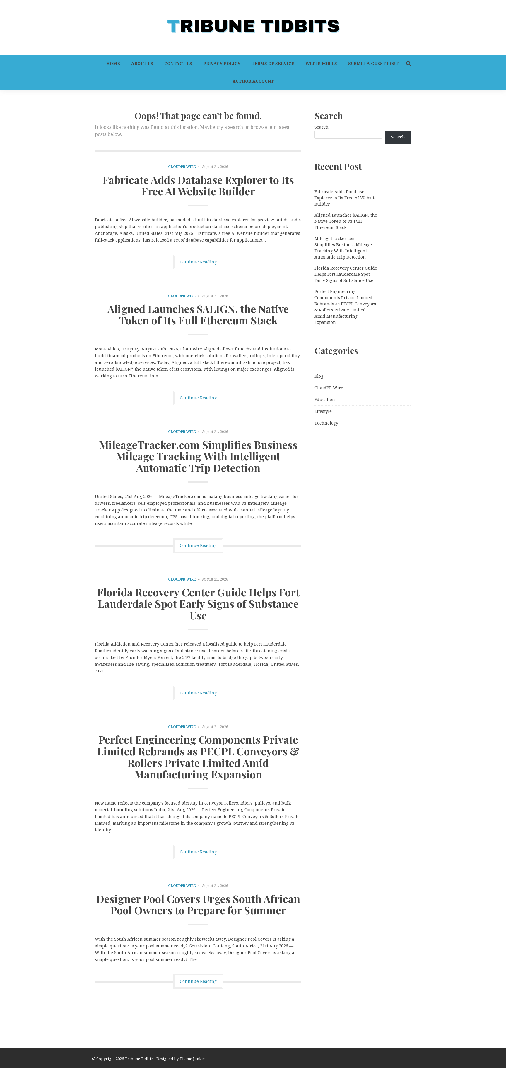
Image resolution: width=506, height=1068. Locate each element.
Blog (318, 376)
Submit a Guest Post (373, 63)
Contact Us (178, 63)
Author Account (253, 81)
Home (113, 63)
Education (324, 399)
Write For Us (321, 63)
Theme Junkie (192, 1059)
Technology (326, 423)
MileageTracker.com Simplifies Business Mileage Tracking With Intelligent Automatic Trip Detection (198, 456)
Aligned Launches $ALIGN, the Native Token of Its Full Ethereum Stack (198, 314)
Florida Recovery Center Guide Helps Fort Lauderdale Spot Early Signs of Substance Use (198, 603)
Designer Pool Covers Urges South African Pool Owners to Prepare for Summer (198, 904)
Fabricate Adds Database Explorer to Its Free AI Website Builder (198, 185)
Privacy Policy (221, 63)
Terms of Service (273, 63)
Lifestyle (323, 411)
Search (321, 127)
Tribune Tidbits (139, 1059)
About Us (142, 63)
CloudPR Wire (182, 167)
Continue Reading (198, 262)
